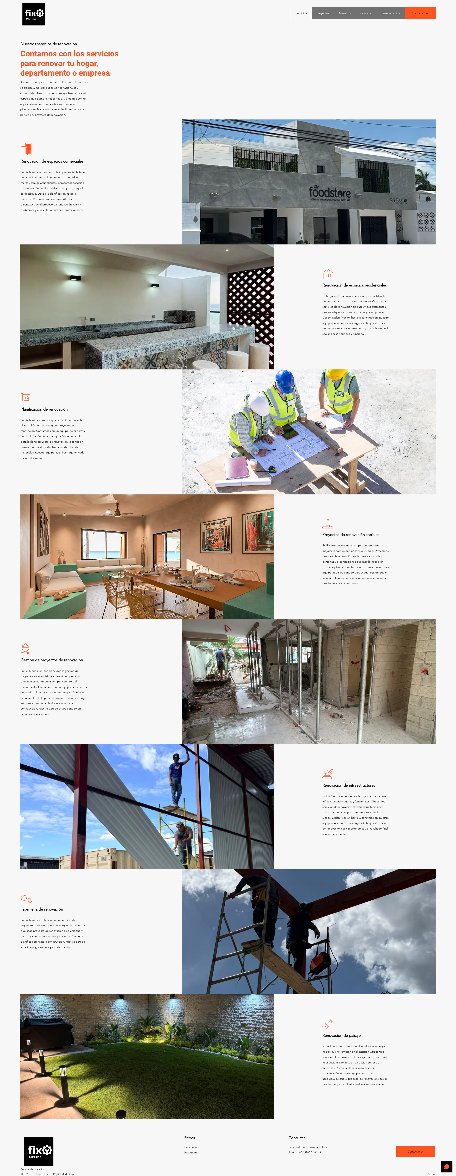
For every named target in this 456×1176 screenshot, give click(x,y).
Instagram (191, 1152)
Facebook (191, 1147)
